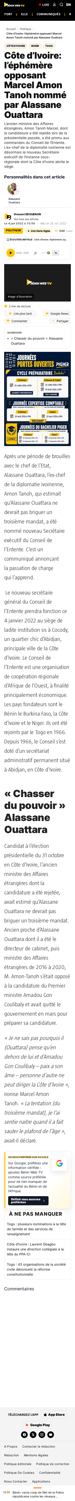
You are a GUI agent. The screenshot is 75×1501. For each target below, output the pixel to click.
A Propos (10, 1446)
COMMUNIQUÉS (48, 14)
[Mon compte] (54, 4)
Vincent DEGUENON (27, 214)
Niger (35, 45)
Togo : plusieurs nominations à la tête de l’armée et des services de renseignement (36, 1229)
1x (56, 252)
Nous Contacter (15, 1481)
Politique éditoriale (17, 1464)
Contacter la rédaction (38, 1446)
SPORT (7, 14)
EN (68, 4)
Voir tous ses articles (26, 219)
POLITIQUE (13, 230)
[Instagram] (42, 1434)
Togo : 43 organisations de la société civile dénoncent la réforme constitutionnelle (36, 1269)
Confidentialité (49, 1472)
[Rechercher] (61, 4)
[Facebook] (24, 1434)
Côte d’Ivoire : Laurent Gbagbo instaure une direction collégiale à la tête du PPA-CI (35, 1249)
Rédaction (11, 1455)
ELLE (24, 14)
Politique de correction (52, 1464)
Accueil (11, 29)
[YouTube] (50, 1434)
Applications (41, 1481)
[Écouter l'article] (10, 253)
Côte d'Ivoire (15, 45)
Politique (26, 29)
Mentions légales (36, 1455)
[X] (33, 1434)
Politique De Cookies (19, 1472)
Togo (49, 45)
